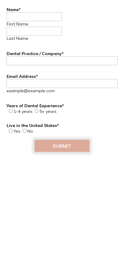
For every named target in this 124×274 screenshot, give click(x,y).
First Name (17, 24)
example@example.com (31, 90)
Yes (17, 131)
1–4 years (23, 111)
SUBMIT (62, 146)
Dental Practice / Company (35, 53)
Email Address (22, 76)
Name (14, 9)
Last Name (17, 38)
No (30, 131)
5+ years (48, 111)
